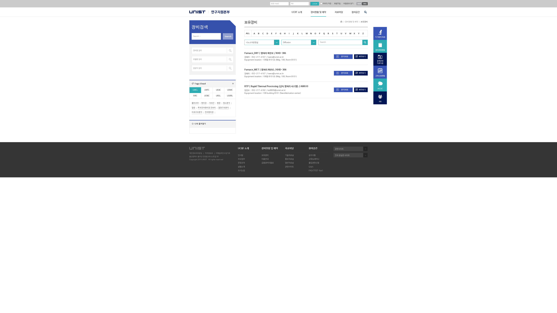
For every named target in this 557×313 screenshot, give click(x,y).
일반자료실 (289, 163)
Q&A (311, 167)
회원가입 (337, 4)
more (233, 83)
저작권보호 (209, 153)
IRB (380, 102)
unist (197, 12)
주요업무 (241, 159)
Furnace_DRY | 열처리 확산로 (259, 53)
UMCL (195, 90)
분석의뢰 (344, 56)
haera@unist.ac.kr (276, 57)
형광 (218, 103)
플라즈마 (195, 103)
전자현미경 (209, 112)
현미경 (204, 103)
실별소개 (241, 167)
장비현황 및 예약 (318, 12)
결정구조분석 (223, 108)
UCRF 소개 (297, 12)
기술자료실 (289, 155)
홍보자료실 (289, 159)
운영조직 (241, 163)
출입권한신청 (314, 163)
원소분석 (226, 103)
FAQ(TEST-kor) (316, 170)
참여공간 (356, 12)
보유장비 (265, 155)
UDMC (230, 90)
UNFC (206, 90)
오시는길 (241, 170)
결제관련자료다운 (380, 62)
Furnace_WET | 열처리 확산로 (259, 69)
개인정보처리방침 (195, 153)
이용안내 (265, 159)
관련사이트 (289, 167)
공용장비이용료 (268, 163)
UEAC (218, 90)
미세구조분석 (197, 112)
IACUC (380, 89)
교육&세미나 (314, 159)
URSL (218, 96)
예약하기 (362, 56)
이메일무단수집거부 (223, 153)
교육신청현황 (380, 76)
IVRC (195, 96)
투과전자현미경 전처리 (207, 108)
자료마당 (339, 12)
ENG (365, 4)
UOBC (206, 96)
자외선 (211, 103)
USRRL (230, 96)
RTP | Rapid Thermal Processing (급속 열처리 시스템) (271, 86)
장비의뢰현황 (380, 50)
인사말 (240, 155)
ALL (248, 33)
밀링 (193, 108)
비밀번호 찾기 (348, 4)
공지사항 (312, 155)
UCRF (219, 12)
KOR (359, 4)
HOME (341, 21)
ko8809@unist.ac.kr (277, 90)
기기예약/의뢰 (380, 37)
